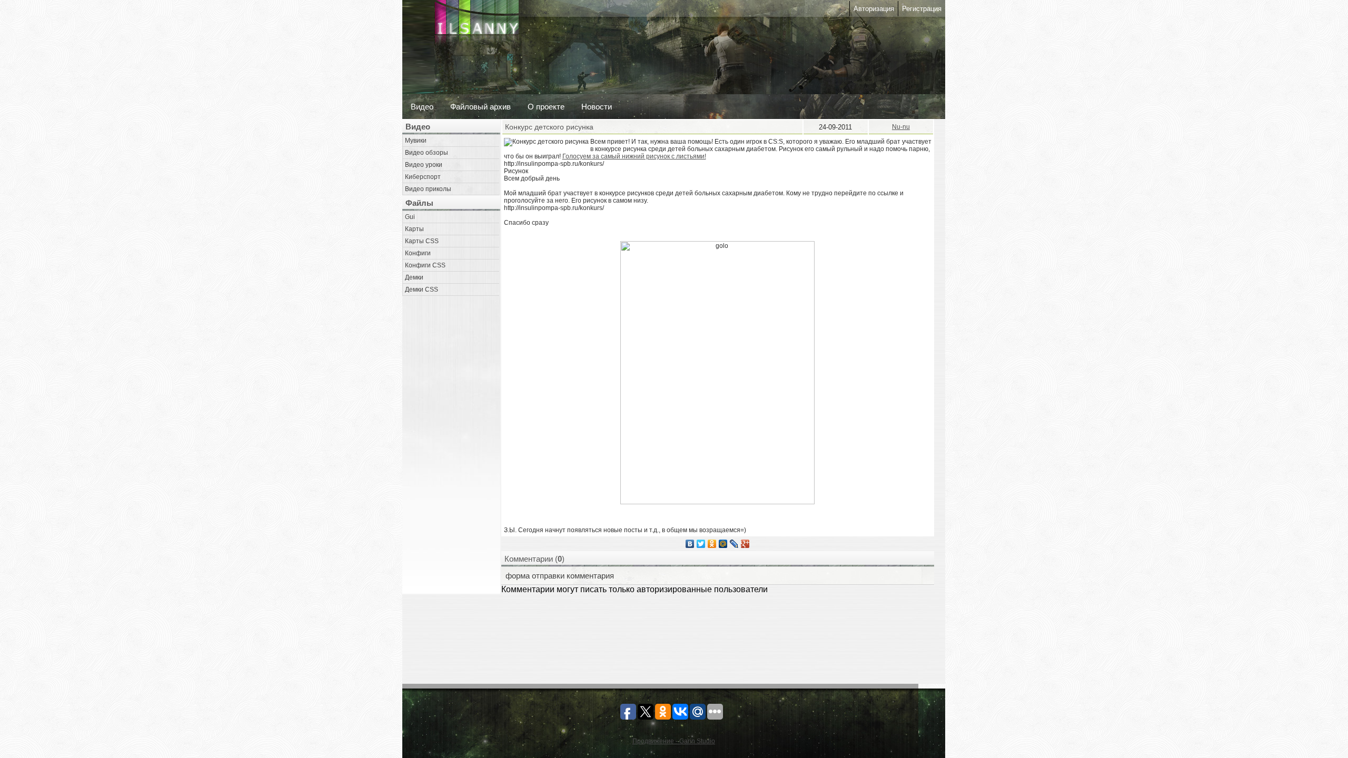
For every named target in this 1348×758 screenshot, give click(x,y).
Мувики (416, 140)
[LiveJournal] (734, 544)
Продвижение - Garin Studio (673, 741)
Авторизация (874, 9)
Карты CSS (422, 241)
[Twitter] (701, 544)
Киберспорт (423, 177)
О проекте (546, 106)
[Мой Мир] (723, 544)
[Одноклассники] (712, 544)
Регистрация (921, 9)
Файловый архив (480, 106)
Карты (414, 229)
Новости (596, 106)
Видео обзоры (426, 152)
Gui (410, 217)
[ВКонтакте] (690, 544)
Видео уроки (423, 164)
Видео (422, 106)
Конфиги (418, 253)
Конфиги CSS (425, 265)
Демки (414, 277)
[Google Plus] (745, 544)
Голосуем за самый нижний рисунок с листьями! (634, 156)
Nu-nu (901, 127)
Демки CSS (421, 289)
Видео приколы (428, 189)
